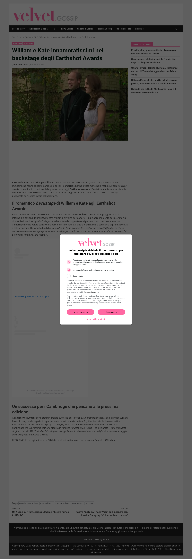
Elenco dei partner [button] (91, 292)
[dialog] (96, 279)
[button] (96, 276)
